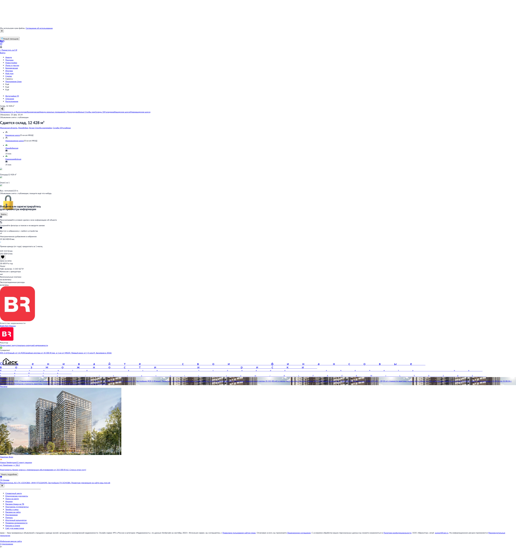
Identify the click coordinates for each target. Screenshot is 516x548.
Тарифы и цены (12, 509)
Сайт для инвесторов (14, 528)
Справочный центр (13, 493)
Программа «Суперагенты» (17, 506)
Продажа (9, 60)
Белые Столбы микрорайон (40, 127)
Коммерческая (11, 68)
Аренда (8, 57)
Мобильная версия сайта (11, 541)
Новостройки (11, 62)
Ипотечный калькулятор (16, 520)
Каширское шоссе (12, 135)
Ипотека (9, 70)
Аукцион (9, 501)
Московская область (8, 127)
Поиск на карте (12, 498)
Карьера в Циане (12, 525)
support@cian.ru (441, 532)
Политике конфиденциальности (397, 532)
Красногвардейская (13, 159)
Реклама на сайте (13, 512)
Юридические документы (16, 496)
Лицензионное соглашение (299, 532)
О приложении (6, 544)
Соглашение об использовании (39, 28)
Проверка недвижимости (16, 523)
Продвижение (11, 514)
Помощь (9, 517)
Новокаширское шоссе (14, 140)
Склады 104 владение (62, 127)
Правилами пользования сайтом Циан (239, 532)
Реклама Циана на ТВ (14, 504)
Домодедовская (11, 148)
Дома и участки (12, 65)
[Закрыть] (2, 31)
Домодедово (23, 127)
